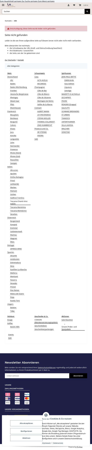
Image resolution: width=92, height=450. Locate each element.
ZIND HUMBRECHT (44, 125)
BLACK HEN (14, 327)
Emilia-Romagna (16, 177)
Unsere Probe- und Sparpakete (69, 328)
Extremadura (15, 262)
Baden (12, 84)
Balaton (13, 307)
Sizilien (13, 194)
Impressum (46, 443)
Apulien (13, 173)
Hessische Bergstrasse (19, 94)
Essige (9, 320)
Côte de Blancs (43, 94)
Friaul (12, 180)
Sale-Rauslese (67, 320)
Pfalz (12, 104)
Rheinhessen (15, 108)
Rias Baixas (14, 290)
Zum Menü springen (46, 1)
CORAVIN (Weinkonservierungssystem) (46, 321)
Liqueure (68, 87)
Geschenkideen (40, 326)
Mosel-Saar (14, 101)
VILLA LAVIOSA (67, 125)
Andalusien (14, 259)
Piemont (13, 191)
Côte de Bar (42, 90)
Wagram (13, 238)
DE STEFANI (42, 132)
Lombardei (14, 184)
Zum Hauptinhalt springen (11, 1)
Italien (9, 167)
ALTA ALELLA (42, 80)
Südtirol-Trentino (17, 198)
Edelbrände (69, 80)
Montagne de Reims (45, 101)
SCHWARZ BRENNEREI (70, 111)
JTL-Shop (79, 447)
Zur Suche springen (30, 1)
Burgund (13, 122)
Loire (12, 142)
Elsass (12, 128)
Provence (14, 149)
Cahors (13, 125)
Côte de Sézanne (44, 97)
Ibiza (12, 266)
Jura (12, 132)
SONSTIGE (66, 132)
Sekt (36, 139)
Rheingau (14, 97)
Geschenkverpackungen (44, 329)
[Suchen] (87, 11)
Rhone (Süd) (15, 156)
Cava (36, 77)
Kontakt (21, 60)
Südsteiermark (16, 231)
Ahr (11, 80)
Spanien (10, 252)
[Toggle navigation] (3, 4)
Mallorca (13, 273)
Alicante (13, 256)
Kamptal (13, 224)
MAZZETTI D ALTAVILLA (71, 94)
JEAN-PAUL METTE (69, 77)
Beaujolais (14, 115)
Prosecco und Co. (41, 128)
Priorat (13, 287)
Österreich (11, 217)
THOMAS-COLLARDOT (46, 122)
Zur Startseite (10, 60)
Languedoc (14, 139)
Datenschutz (58, 443)
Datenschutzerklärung (47, 367)
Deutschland (12, 77)
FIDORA (40, 135)
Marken (13, 187)
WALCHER (65, 128)
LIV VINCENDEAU (44, 115)
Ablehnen (26, 438)
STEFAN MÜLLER (43, 118)
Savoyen (13, 163)
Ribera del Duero (17, 294)
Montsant (14, 276)
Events (11, 334)
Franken (13, 90)
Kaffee (10, 323)
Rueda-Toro (15, 300)
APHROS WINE (16, 249)
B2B (10, 338)
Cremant (37, 108)
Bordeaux (14, 118)
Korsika (13, 135)
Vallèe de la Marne (44, 104)
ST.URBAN (66, 115)
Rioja (12, 297)
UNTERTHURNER (68, 122)
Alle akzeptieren (26, 423)
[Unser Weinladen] (10, 5)
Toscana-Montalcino (18, 211)
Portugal (10, 245)
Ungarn (10, 304)
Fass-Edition (69, 84)
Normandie (14, 146)
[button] (68, 5)
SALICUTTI (66, 108)
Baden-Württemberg (18, 87)
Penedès (13, 283)
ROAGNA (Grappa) (69, 104)
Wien (12, 242)
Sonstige (67, 90)
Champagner (39, 87)
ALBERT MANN (43, 111)
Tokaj (12, 311)
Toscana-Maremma (18, 207)
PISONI (64, 101)
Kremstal (13, 228)
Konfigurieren (26, 431)
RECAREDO (41, 84)
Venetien (13, 214)
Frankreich (11, 111)
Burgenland (15, 221)
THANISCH (66, 118)
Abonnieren (78, 376)
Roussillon (14, 160)
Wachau (13, 235)
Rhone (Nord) (15, 153)
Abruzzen (14, 170)
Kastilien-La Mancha (18, 269)
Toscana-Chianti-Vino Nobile (18, 202)
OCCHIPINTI (66, 97)
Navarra (13, 280)
